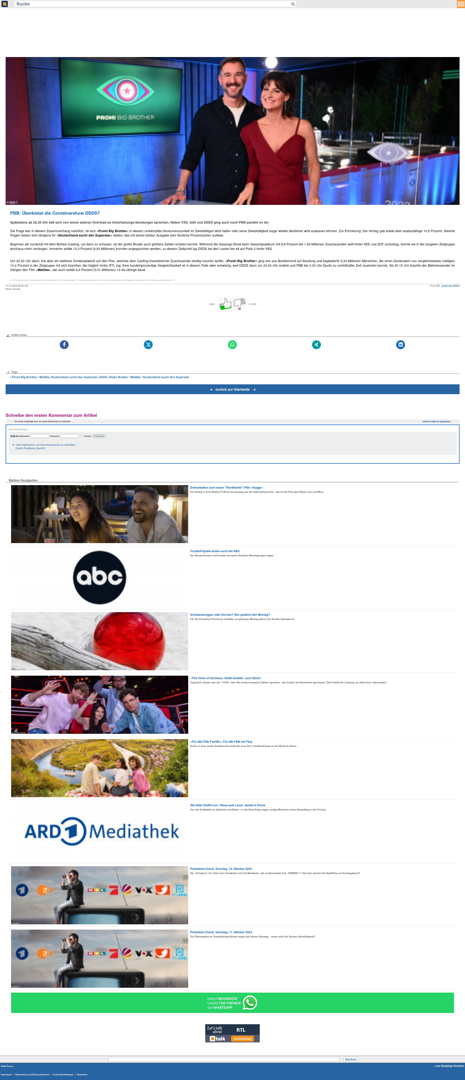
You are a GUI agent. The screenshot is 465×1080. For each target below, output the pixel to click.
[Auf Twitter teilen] (148, 345)
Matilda (135, 377)
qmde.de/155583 (451, 285)
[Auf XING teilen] (316, 345)
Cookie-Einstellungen (63, 1074)
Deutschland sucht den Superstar (166, 377)
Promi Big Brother (24, 377)
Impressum (6, 1074)
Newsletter (82, 1074)
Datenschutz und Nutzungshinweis (32, 1074)
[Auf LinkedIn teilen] (400, 345)
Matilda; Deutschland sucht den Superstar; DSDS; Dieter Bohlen (83, 377)
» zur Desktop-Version (449, 1066)
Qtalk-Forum (7, 1066)
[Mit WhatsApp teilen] (232, 345)
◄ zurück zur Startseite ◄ (232, 389)
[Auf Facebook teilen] (64, 345)
